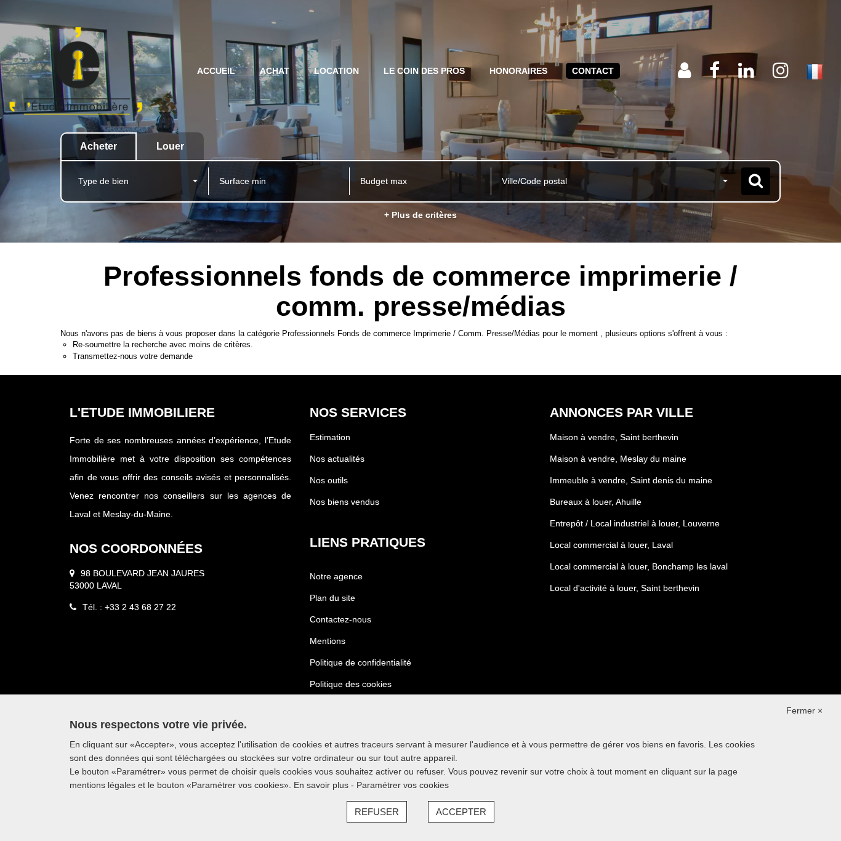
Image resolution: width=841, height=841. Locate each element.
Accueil (216, 71)
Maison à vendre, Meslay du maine (618, 459)
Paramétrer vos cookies (402, 785)
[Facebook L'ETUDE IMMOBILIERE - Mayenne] (714, 70)
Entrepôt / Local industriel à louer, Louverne (635, 523)
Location (336, 71)
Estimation (330, 437)
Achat (274, 71)
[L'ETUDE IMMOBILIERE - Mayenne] (75, 71)
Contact (593, 71)
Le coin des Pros (424, 71)
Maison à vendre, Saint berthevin (614, 437)
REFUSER (377, 812)
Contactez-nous (340, 619)
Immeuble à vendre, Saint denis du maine (631, 480)
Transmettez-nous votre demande (133, 356)
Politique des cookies (351, 684)
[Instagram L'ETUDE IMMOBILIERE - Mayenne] (781, 70)
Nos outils (329, 480)
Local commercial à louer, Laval (611, 545)
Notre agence (336, 576)
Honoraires (518, 71)
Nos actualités (337, 459)
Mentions (327, 641)
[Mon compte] (684, 70)
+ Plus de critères (420, 215)
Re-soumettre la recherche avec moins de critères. (163, 344)
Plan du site (332, 598)
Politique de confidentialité (360, 662)
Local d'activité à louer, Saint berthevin (624, 588)
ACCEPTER (461, 812)
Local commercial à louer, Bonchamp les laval (639, 566)
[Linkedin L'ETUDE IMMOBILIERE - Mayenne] (746, 70)
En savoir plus (322, 785)
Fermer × (804, 710)
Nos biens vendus (344, 502)
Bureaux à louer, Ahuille (596, 502)
